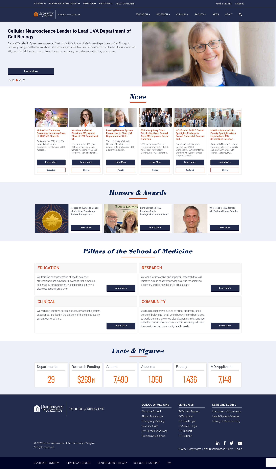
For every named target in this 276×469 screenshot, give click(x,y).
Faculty (121, 170)
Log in (238, 448)
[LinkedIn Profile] (218, 443)
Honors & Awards (138, 193)
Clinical (86, 170)
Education (51, 170)
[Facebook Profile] (225, 444)
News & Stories (224, 4)
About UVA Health (125, 4)
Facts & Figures (138, 351)
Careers (239, 4)
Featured (190, 170)
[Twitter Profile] (232, 444)
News (138, 97)
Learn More (31, 71)
